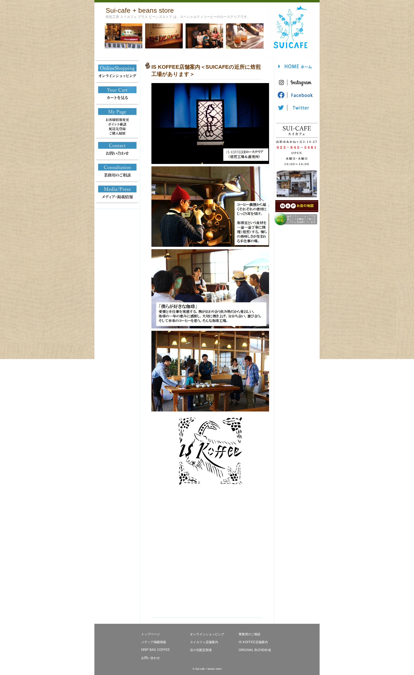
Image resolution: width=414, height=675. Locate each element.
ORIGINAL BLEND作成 (255, 650)
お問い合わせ (150, 658)
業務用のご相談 (249, 634)
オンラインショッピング (207, 634)
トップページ (150, 634)
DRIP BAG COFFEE (155, 650)
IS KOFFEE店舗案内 (253, 642)
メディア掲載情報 (153, 642)
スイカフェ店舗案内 (204, 642)
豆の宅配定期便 (201, 650)
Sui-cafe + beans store (140, 10)
